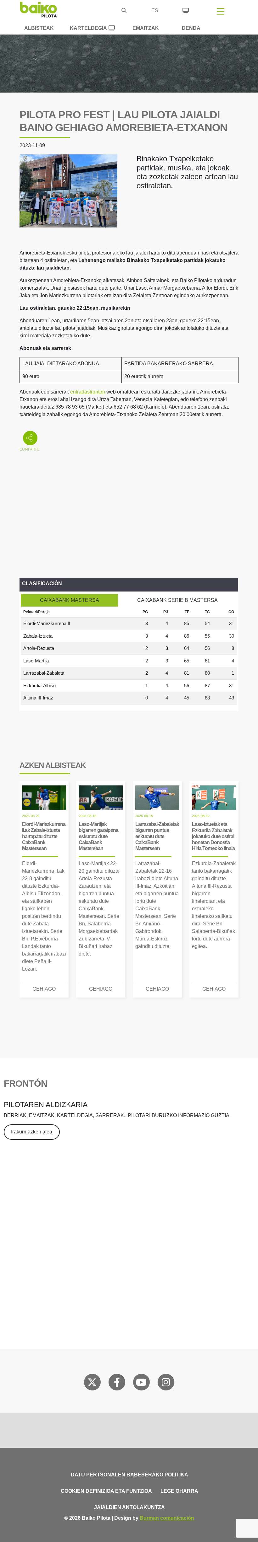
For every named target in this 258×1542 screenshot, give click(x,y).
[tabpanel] (129, 655)
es (154, 10)
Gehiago (44, 989)
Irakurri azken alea (31, 1131)
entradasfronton (87, 391)
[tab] (69, 600)
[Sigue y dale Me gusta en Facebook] (117, 1383)
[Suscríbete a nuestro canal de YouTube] (141, 1383)
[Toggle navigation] (220, 11)
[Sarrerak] (186, 9)
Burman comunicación (167, 1518)
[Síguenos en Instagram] (166, 1383)
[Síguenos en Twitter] (92, 1383)
